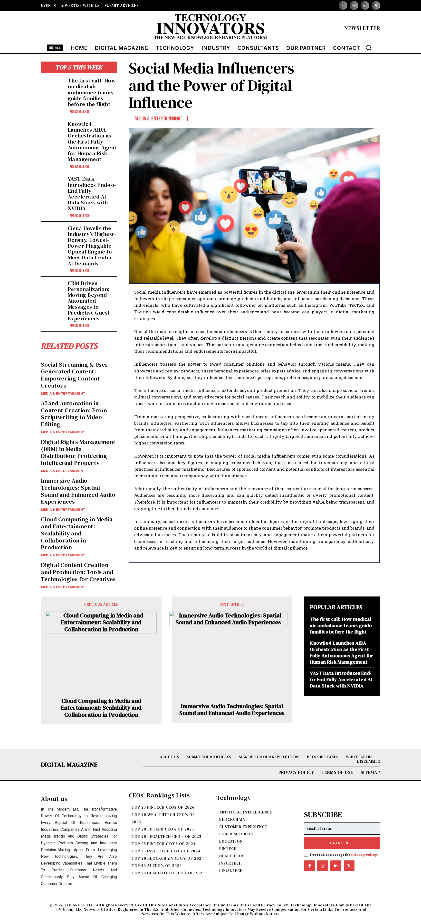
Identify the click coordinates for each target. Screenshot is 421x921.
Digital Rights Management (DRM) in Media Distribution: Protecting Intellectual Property (78, 452)
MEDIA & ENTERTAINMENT (63, 393)
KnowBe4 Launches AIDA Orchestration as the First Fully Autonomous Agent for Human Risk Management (92, 141)
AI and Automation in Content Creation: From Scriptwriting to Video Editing (74, 413)
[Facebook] (343, 5)
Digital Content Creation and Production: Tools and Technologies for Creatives (78, 572)
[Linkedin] (365, 5)
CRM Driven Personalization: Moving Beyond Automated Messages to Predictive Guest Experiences (89, 301)
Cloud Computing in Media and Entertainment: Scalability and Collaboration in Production (77, 533)
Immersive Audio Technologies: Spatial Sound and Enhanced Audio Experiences (78, 491)
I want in (339, 843)
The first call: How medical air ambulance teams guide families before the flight (92, 92)
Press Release (79, 111)
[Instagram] (354, 5)
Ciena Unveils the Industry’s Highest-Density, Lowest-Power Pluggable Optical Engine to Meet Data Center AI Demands (92, 246)
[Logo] (210, 27)
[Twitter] (376, 5)
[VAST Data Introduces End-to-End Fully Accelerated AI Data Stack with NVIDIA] (52, 186)
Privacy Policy (364, 854)
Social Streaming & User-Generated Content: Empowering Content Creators (75, 375)
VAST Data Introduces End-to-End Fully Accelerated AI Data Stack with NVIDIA (92, 193)
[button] (368, 47)
